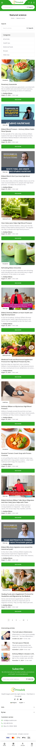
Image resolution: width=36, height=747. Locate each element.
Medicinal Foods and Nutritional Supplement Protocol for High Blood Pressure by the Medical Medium (17, 360)
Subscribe (30, 679)
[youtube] (21, 699)
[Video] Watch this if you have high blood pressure (15, 177)
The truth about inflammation (22, 632)
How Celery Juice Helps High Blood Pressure (16, 223)
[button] (2, 2)
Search (30, 7)
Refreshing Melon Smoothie (11, 268)
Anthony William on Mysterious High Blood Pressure (16, 407)
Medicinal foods (8, 47)
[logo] (18, 2)
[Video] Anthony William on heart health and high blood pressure (16, 314)
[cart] (34, 2)
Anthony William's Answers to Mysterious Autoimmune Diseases (23, 654)
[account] (31, 3)
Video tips (6, 55)
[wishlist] (29, 2)
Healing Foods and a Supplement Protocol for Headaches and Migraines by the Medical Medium (17, 595)
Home (12, 18)
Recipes (5, 51)
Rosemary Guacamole (9, 84)
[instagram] (17, 699)
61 (23, 620)
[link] (18, 70)
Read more (18, 99)
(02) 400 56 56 (8, 723)
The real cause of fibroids (20, 643)
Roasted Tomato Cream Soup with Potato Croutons (16, 454)
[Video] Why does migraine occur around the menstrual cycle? (16, 548)
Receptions (5, 80)
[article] (5, 635)
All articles (6, 39)
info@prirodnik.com (10, 720)
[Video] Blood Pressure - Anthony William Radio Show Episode (17, 130)
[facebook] (14, 699)
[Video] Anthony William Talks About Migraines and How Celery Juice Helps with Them (17, 501)
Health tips (6, 43)
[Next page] (27, 620)
